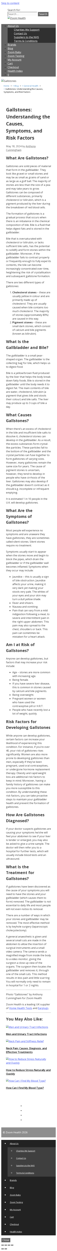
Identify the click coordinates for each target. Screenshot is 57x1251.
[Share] (5, 1245)
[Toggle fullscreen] (9, 1245)
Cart (10, 63)
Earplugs (43, 1008)
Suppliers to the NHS (26, 37)
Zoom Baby (14, 52)
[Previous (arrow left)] (2, 1248)
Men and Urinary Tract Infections (26, 1034)
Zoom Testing (16, 56)
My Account (14, 59)
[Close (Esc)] (2, 1245)
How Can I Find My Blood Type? (25, 1088)
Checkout (13, 67)
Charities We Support (26, 29)
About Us (13, 26)
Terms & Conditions (26, 41)
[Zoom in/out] (12, 1245)
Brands (12, 44)
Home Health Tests (20, 1008)
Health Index (15, 71)
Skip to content (10, 3)
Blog (10, 48)
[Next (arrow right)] (5, 1248)
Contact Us (20, 33)
